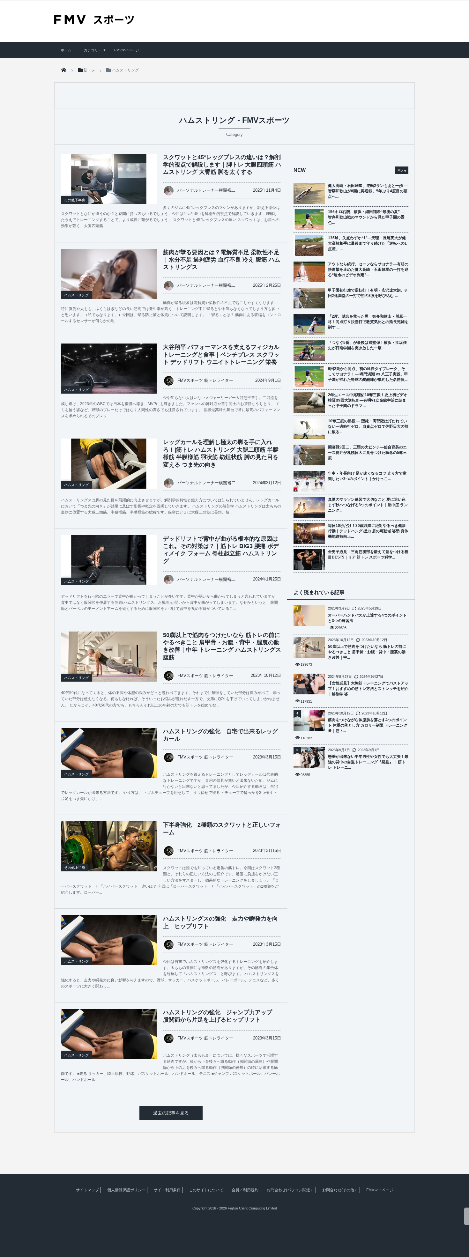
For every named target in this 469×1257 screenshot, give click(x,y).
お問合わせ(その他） (340, 1190)
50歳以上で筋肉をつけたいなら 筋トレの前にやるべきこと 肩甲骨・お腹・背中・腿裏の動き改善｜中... (367, 652)
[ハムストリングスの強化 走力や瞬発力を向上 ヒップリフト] (109, 947)
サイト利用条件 (167, 1190)
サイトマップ (87, 1190)
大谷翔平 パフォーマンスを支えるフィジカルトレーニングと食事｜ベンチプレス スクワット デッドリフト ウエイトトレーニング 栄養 (221, 354)
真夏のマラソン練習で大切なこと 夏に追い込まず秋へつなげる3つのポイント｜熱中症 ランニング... (368, 505)
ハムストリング (76, 295)
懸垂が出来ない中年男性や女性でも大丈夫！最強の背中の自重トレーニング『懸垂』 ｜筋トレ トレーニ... (368, 762)
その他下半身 (74, 200)
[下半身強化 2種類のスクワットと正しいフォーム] (109, 853)
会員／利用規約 (245, 1190)
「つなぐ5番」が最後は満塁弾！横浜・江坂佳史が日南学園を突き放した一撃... (367, 345)
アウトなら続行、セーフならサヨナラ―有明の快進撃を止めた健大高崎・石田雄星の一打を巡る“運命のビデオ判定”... (368, 269)
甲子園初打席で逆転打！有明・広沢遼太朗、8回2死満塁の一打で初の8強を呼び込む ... (367, 293)
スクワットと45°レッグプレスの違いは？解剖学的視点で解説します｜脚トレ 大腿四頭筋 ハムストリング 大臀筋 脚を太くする (222, 164)
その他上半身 (74, 867)
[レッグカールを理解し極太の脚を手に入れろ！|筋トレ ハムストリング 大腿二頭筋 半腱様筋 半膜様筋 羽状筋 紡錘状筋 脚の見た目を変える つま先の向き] (109, 464)
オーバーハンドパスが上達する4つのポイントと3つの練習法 (367, 618)
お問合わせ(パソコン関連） (290, 1190)
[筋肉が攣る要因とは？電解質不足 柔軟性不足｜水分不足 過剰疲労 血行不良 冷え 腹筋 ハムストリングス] (109, 281)
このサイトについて (206, 1190)
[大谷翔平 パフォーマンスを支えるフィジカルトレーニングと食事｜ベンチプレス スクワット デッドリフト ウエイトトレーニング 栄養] (109, 376)
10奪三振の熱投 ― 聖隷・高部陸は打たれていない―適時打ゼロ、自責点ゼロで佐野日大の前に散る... (368, 426)
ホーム (66, 50)
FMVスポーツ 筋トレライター (205, 380)
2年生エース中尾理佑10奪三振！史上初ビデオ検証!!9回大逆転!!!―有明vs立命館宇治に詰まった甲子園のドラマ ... (367, 400)
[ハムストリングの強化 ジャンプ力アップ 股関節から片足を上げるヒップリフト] (109, 1041)
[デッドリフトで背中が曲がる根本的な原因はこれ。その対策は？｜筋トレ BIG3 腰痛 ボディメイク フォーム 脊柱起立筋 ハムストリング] (109, 560)
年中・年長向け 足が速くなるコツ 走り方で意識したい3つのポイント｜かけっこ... (367, 476)
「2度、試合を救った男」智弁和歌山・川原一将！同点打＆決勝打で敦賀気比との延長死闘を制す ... (368, 321)
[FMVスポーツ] (94, 22)
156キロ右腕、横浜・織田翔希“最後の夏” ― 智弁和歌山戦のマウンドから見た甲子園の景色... (366, 217)
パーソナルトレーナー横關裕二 (206, 190)
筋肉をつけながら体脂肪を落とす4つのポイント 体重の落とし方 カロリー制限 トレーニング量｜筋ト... (367, 725)
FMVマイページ (126, 50)
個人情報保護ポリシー (126, 1190)
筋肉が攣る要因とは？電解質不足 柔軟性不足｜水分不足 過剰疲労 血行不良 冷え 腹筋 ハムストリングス (221, 259)
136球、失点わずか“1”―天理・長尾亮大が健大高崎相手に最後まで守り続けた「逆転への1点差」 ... (367, 243)
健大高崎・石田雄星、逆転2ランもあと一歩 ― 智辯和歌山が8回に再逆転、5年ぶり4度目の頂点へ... (368, 191)
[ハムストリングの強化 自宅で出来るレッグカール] (109, 760)
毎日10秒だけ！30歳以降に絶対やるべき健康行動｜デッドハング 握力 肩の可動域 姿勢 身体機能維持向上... (368, 531)
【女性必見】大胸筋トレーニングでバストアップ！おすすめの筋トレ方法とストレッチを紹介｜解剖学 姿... (368, 688)
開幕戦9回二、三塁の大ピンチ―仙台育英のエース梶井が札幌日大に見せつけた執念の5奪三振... (367, 452)
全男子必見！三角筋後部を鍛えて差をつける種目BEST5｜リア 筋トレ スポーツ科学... (368, 554)
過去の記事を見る (171, 1112)
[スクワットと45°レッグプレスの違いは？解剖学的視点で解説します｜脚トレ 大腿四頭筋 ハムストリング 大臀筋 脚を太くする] (109, 179)
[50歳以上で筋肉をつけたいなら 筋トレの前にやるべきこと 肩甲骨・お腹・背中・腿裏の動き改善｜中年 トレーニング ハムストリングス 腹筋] (109, 663)
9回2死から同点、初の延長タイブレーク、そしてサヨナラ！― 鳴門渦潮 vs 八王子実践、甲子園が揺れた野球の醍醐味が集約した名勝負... (368, 374)
